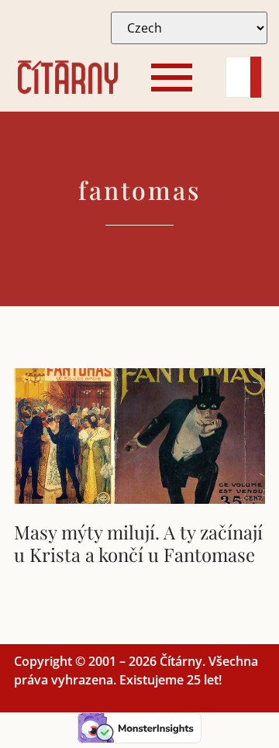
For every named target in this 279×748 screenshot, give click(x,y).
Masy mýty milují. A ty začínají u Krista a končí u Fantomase (138, 543)
